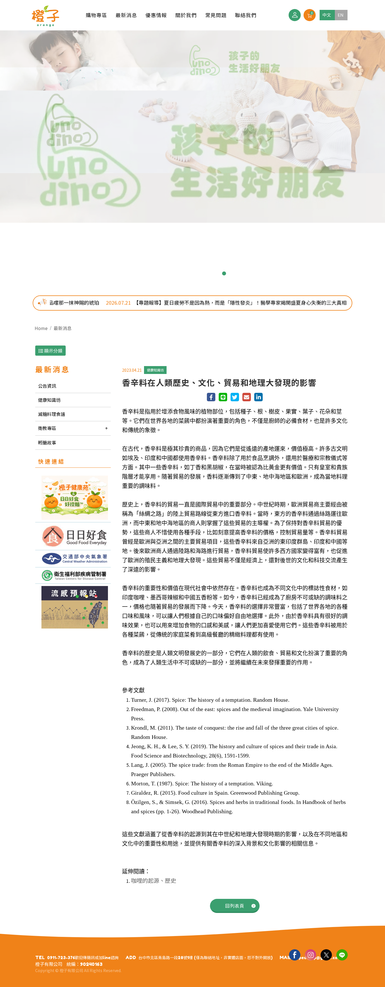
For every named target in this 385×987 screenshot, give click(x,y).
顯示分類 (52, 350)
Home (41, 328)
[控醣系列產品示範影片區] (73, 536)
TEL (40, 957)
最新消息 (63, 328)
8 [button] (224, 273)
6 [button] (206, 273)
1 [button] (161, 273)
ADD (130, 957)
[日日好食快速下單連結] (73, 497)
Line (342, 954)
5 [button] (197, 273)
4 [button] (188, 273)
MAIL (285, 957)
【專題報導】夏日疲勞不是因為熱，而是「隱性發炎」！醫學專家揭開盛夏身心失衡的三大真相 (181, 302)
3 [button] (179, 273)
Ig (310, 954)
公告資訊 (47, 385)
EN (341, 15)
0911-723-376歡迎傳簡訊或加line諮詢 (82, 957)
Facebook (294, 954)
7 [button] (215, 273)
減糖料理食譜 (51, 414)
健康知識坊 (49, 399)
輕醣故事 (47, 442)
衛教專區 (47, 428)
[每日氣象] (73, 558)
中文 (326, 15)
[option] (192, 126)
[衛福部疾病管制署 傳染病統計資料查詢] (73, 575)
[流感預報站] (73, 607)
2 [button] (170, 273)
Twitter (326, 954)
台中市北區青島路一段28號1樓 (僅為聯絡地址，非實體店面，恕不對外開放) (205, 957)
